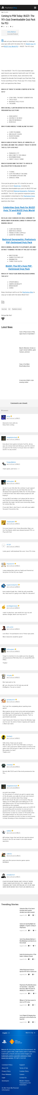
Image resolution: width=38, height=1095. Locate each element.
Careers (21, 1074)
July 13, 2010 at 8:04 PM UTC (13, 766)
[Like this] (33, 915)
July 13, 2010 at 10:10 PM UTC (13, 833)
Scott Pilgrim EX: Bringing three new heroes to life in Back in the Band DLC (28, 1017)
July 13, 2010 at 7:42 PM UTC (13, 587)
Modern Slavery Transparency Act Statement (25, 1083)
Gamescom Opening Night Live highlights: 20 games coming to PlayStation (28, 925)
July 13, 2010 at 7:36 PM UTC (13, 523)
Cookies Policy (24, 1071)
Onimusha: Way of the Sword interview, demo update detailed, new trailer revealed (27, 910)
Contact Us (23, 1077)
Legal (3, 1077)
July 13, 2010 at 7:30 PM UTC (13, 464)
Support (22, 1065)
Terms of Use (23, 1068)
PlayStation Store (29, 196)
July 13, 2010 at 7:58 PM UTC (13, 738)
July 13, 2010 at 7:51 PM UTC (13, 701)
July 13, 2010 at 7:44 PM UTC (13, 608)
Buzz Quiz (4, 309)
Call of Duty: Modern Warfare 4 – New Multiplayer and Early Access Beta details (28, 940)
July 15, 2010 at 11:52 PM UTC (13, 876)
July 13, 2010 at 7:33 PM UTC (13, 483)
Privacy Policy (6, 1071)
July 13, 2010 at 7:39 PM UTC (13, 546)
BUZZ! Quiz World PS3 (11, 46)
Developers (5, 1081)
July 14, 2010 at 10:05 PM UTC (14, 855)
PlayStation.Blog (27, 292)
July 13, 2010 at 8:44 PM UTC (13, 787)
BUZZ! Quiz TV (31, 44)
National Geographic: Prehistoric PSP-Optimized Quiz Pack (19, 241)
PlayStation (11, 8)
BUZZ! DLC (17, 186)
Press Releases (6, 1074)
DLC (9, 309)
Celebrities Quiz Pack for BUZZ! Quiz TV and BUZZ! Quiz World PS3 (19, 210)
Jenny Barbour (11, 32)
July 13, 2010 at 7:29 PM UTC (13, 439)
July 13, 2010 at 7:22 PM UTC (13, 418)
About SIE (5, 1068)
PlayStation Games (16, 309)
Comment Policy (7, 1065)
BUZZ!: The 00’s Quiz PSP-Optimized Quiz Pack (19, 267)
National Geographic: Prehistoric (24, 191)
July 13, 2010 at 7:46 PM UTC (13, 629)
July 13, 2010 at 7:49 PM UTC (13, 651)
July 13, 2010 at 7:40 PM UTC (13, 566)
